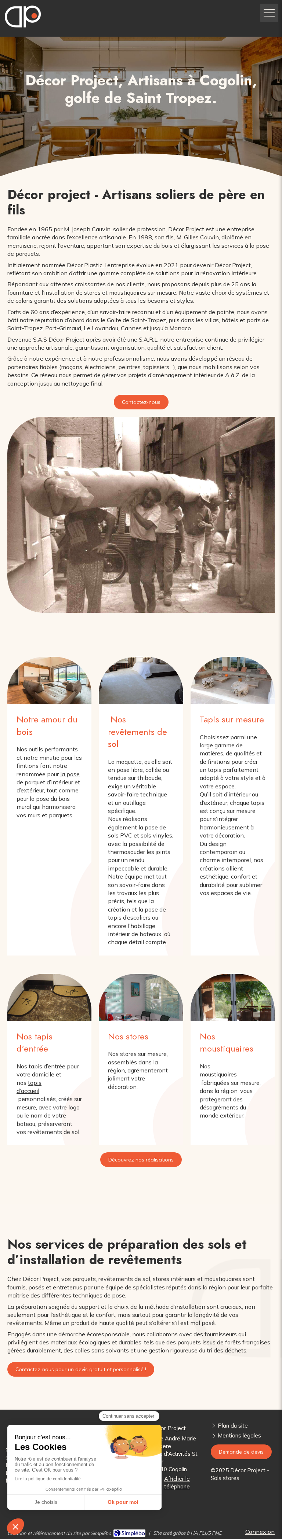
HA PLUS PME (206, 1533)
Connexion (260, 1531)
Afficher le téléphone (177, 1482)
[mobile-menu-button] (269, 13)
